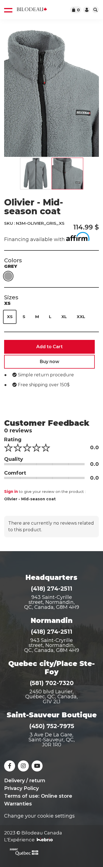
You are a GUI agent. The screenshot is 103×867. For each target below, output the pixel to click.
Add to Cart (49, 346)
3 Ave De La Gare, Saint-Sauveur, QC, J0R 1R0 (52, 740)
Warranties (18, 804)
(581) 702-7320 (52, 683)
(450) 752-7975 (51, 726)
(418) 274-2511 (51, 588)
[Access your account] (86, 9)
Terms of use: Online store (38, 796)
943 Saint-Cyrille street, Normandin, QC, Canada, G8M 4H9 (51, 602)
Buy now (49, 361)
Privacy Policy (21, 788)
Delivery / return (24, 781)
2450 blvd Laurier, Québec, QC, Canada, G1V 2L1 (51, 697)
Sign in (11, 491)
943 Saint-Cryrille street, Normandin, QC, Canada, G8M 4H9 (51, 645)
